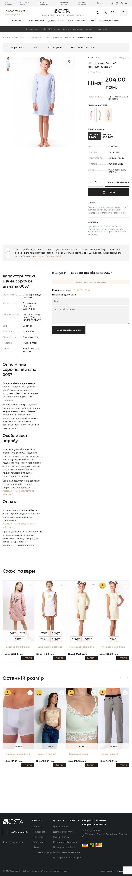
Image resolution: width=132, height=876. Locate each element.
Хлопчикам (75, 20)
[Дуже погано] (74, 290)
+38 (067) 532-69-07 (15, 11)
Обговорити (55, 47)
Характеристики (14, 47)
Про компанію (9, 3)
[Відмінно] (88, 290)
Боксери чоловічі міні (18, 754)
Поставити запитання (83, 47)
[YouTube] (126, 3)
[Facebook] (112, 3)
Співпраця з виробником (43, 3)
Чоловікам (35, 20)
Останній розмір (109, 20)
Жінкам (16, 20)
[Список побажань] (69, 61)
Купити (111, 192)
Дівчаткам (54, 20)
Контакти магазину (82, 3)
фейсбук (48, 29)
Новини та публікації (63, 3)
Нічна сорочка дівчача (81, 647)
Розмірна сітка (61, 837)
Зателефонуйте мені (13, 15)
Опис (36, 47)
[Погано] (78, 290)
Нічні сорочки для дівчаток (58, 37)
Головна (6, 37)
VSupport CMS (122, 871)
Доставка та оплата (24, 3)
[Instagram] (121, 3)
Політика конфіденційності (67, 852)
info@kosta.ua (92, 830)
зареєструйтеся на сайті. (48, 256)
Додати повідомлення (69, 330)
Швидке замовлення (117, 182)
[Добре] (85, 290)
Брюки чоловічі (109, 754)
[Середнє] (81, 290)
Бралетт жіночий (47, 754)
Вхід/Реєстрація (14, 842)
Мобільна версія (19, 832)
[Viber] (117, 3)
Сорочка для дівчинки (18, 647)
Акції (92, 20)
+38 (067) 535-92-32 (94, 824)
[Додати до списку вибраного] (30, 585)
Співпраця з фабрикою (65, 842)
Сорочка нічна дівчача (50, 647)
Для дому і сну (35, 37)
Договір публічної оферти (67, 857)
